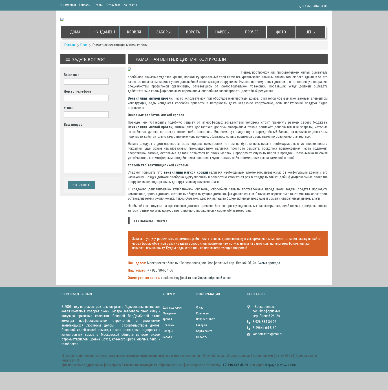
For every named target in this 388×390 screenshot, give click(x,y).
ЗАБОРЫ (163, 32)
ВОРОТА (193, 32)
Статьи (98, 5)
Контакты (130, 5)
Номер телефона (77, 91)
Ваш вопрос (73, 124)
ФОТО (281, 32)
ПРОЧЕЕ (251, 32)
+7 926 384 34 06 (315, 6)
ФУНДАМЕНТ (105, 32)
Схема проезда (269, 263)
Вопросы (84, 5)
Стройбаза (113, 5)
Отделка (168, 325)
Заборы (168, 331)
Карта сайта (204, 331)
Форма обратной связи (214, 278)
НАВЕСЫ (222, 32)
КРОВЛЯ (134, 32)
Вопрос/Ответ (205, 319)
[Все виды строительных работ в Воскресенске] (93, 19)
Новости (201, 337)
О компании (68, 5)
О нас (199, 307)
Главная (69, 45)
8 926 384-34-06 (264, 322)
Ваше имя (71, 75)
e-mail (68, 108)
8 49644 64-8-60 (264, 328)
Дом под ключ (172, 307)
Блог (83, 45)
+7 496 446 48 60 (235, 365)
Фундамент (170, 313)
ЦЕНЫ (310, 32)
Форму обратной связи (280, 365)
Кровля (167, 319)
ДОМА (75, 32)
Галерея (201, 325)
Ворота (167, 337)
